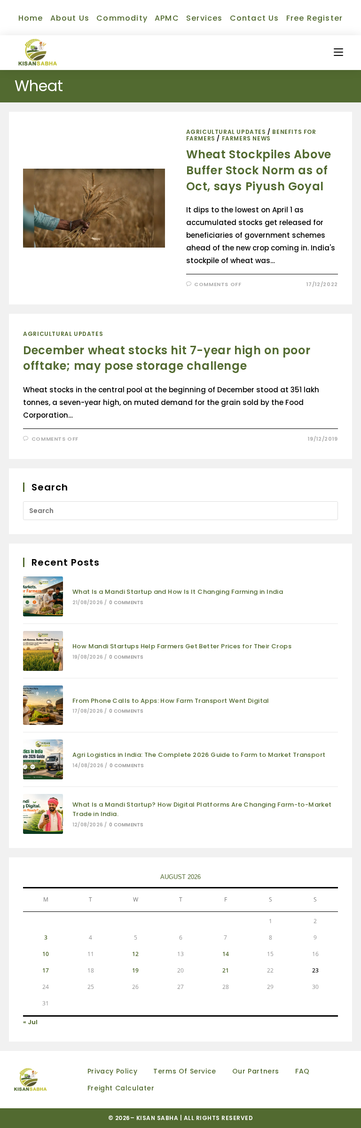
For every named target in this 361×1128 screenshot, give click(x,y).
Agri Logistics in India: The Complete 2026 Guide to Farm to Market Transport (198, 754)
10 (45, 954)
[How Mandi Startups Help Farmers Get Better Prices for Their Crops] (43, 651)
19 (135, 970)
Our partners (255, 1071)
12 (135, 954)
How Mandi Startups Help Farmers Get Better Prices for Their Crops (181, 646)
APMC (167, 18)
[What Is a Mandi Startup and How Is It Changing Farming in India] (43, 596)
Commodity (122, 18)
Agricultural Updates (226, 132)
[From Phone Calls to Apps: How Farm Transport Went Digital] (43, 705)
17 (45, 970)
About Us (70, 18)
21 (225, 970)
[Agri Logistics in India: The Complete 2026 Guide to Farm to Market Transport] (43, 759)
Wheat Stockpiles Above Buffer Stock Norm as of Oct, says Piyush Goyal (258, 170)
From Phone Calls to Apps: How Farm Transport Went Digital (170, 700)
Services (204, 18)
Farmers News (246, 138)
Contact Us (254, 18)
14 (225, 954)
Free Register (314, 18)
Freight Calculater (121, 1088)
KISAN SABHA (158, 1118)
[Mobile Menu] (338, 52)
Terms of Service (184, 1071)
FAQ (302, 1071)
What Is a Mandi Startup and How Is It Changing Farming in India (177, 591)
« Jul (30, 1022)
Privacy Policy (112, 1071)
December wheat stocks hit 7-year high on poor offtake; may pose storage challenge (166, 358)
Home (30, 18)
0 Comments (126, 602)
